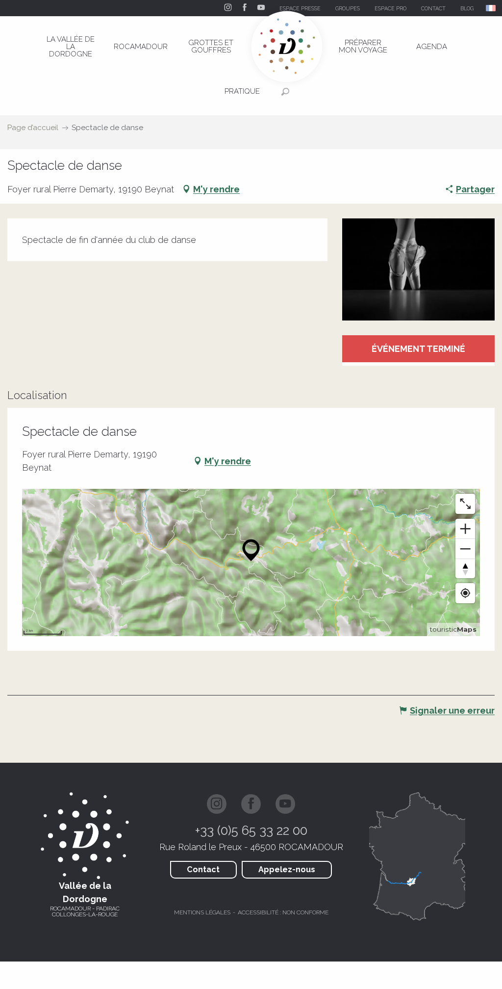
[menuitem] (70, 47)
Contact (203, 869)
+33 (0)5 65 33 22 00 (251, 830)
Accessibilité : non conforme (283, 912)
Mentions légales (202, 912)
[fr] (491, 8)
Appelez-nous (286, 869)
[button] (491, 8)
